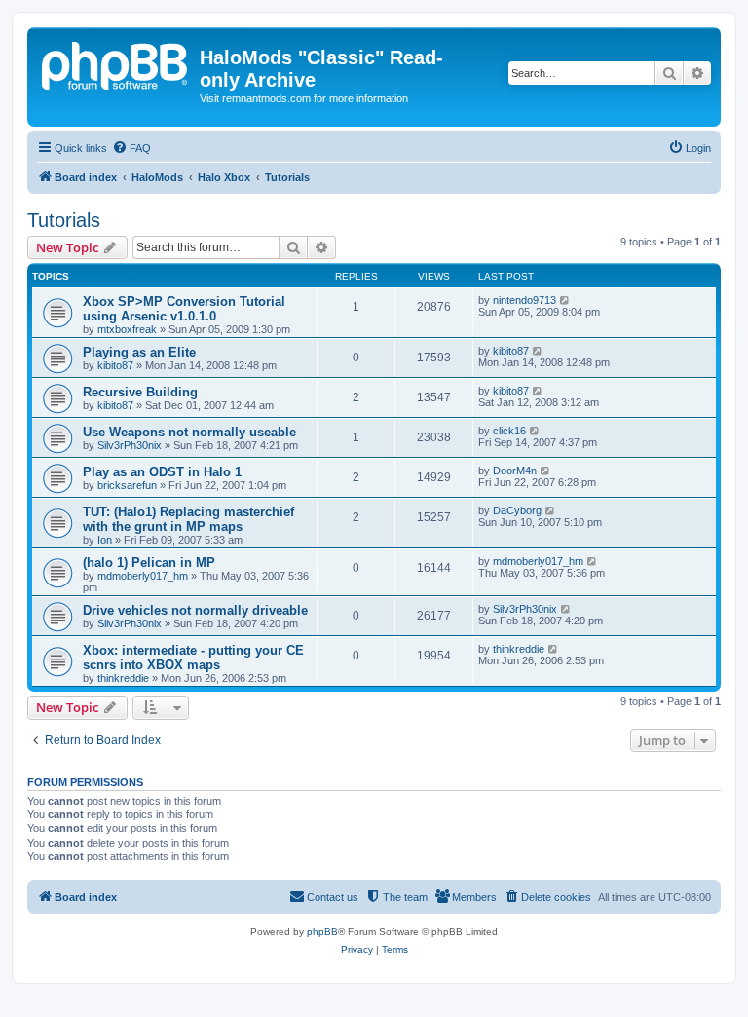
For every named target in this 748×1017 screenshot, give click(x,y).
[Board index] (116, 63)
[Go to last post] (565, 300)
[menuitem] (131, 148)
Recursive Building (140, 392)
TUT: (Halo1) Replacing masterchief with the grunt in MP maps (188, 519)
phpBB (322, 931)
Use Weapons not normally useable (189, 432)
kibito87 (115, 365)
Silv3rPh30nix (129, 445)
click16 (509, 430)
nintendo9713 (524, 300)
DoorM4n (515, 470)
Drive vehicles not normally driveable (195, 610)
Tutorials (63, 220)
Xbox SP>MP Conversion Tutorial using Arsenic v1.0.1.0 (184, 308)
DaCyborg (517, 510)
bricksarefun (127, 485)
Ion (104, 540)
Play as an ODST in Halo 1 (162, 472)
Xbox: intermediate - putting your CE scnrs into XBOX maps (193, 657)
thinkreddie (123, 678)
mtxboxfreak (127, 329)
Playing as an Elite (139, 352)
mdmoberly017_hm (142, 576)
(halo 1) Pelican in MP (149, 562)
